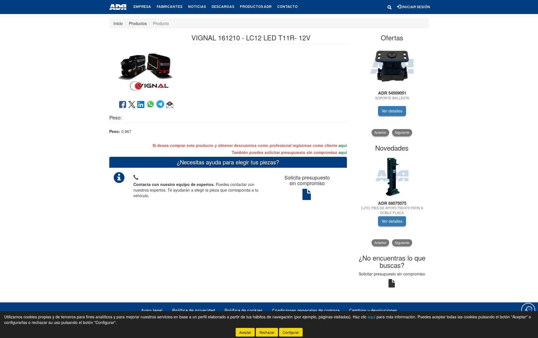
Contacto (287, 6)
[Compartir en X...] (131, 105)
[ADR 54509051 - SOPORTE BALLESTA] (392, 66)
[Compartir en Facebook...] (122, 105)
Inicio (118, 23)
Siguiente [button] (402, 132)
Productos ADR (256, 6)
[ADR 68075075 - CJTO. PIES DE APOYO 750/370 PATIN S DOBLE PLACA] (392, 176)
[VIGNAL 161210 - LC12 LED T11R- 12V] (146, 63)
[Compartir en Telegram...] (161, 105)
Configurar (291, 332)
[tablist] (392, 90)
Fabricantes (169, 6)
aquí (342, 145)
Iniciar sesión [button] (415, 7)
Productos (138, 23)
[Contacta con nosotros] (528, 310)
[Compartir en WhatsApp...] (151, 105)
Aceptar (245, 332)
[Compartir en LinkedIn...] (141, 105)
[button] (389, 7)
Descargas (223, 6)
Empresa (142, 6)
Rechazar (266, 332)
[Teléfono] (135, 176)
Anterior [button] (380, 132)
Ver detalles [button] (392, 111)
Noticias (197, 6)
